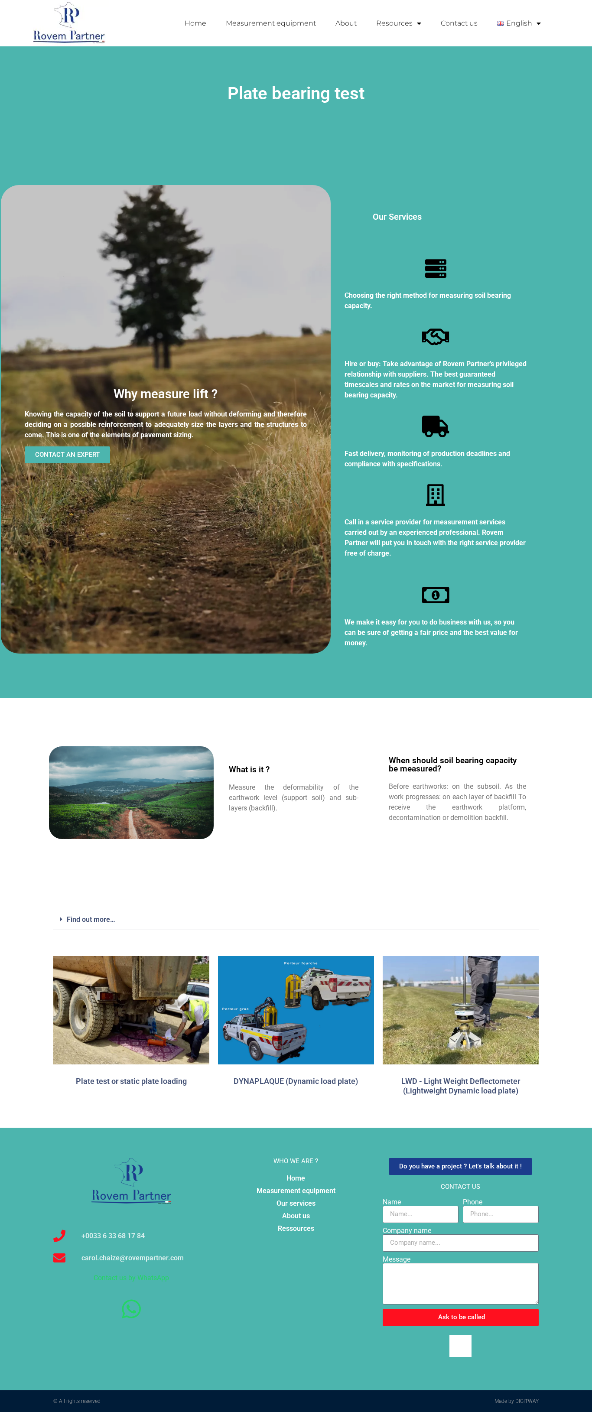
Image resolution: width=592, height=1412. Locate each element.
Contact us (459, 23)
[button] (296, 919)
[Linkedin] (460, 1346)
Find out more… (91, 919)
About (346, 23)
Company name (407, 1230)
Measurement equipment (271, 23)
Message (396, 1259)
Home (195, 23)
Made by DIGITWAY (516, 1401)
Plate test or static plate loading (131, 1081)
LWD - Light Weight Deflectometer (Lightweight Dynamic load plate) (460, 1086)
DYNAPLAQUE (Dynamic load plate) (296, 1081)
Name (392, 1202)
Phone (472, 1202)
